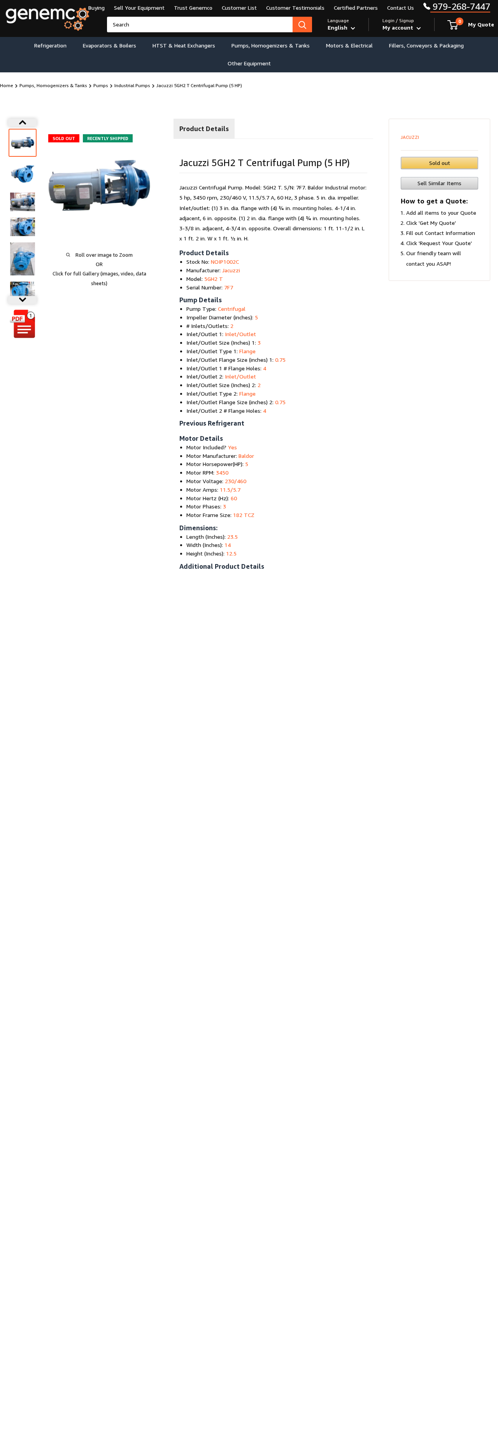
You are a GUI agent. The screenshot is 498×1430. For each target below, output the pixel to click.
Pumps (100, 85)
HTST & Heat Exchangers (184, 45)
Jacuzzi (410, 137)
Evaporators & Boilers (109, 45)
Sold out (439, 162)
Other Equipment (249, 63)
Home (6, 85)
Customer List (239, 7)
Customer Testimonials (295, 7)
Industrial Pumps (132, 85)
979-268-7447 (460, 6)
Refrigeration (50, 45)
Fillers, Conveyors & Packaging (426, 45)
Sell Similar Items (439, 183)
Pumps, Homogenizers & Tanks (270, 45)
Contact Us (400, 7)
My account (398, 27)
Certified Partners (356, 7)
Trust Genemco (193, 7)
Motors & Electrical (349, 45)
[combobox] (200, 24)
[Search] (302, 24)
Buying (96, 7)
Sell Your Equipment (139, 7)
